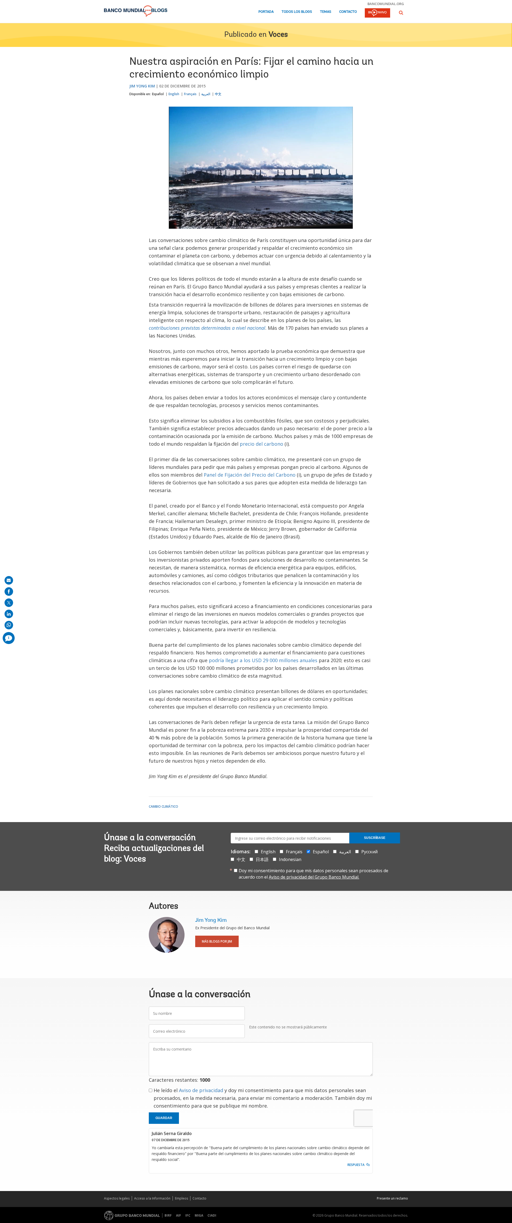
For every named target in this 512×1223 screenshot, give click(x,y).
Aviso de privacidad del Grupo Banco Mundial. (314, 877)
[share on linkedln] (9, 614)
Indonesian (290, 859)
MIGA (199, 1215)
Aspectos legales (117, 1198)
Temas (325, 12)
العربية (205, 94)
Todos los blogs (297, 12)
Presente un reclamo (392, 1198)
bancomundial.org (385, 3)
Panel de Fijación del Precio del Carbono (249, 475)
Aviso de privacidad (201, 1090)
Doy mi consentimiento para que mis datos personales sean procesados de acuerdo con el (313, 874)
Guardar (163, 1118)
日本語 (262, 859)
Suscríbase (374, 838)
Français (190, 94)
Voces (278, 35)
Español (158, 94)
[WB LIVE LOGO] (377, 13)
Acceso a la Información (152, 1198)
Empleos (181, 1198)
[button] (401, 12)
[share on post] (9, 602)
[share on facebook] (9, 591)
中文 (218, 94)
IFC (187, 1215)
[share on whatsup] (9, 625)
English (174, 94)
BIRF (168, 1215)
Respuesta (356, 1164)
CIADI (211, 1215)
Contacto (348, 12)
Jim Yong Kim (142, 86)
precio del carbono (261, 444)
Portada (266, 12)
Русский (369, 852)
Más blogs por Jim (217, 941)
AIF (178, 1215)
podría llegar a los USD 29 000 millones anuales (263, 660)
